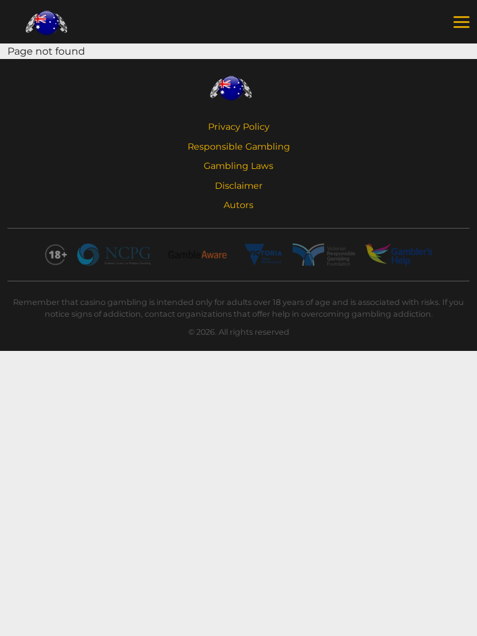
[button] (461, 22)
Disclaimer (239, 185)
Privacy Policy (239, 126)
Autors (238, 205)
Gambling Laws (238, 165)
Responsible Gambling (239, 146)
